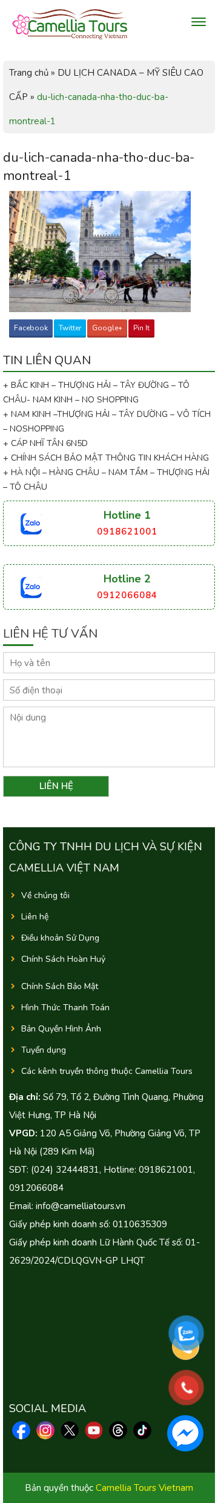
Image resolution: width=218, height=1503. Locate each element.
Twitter (70, 328)
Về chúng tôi (45, 895)
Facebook (31, 328)
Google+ (107, 328)
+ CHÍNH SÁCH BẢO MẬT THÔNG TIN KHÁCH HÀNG (106, 458)
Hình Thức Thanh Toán (65, 1007)
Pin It (141, 328)
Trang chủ (28, 73)
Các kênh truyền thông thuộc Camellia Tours (107, 1071)
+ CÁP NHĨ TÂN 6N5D (45, 443)
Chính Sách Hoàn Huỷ (63, 959)
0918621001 (127, 531)
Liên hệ (34, 916)
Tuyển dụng (43, 1050)
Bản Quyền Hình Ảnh (61, 1029)
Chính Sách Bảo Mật (59, 986)
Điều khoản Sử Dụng (60, 938)
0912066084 (127, 595)
